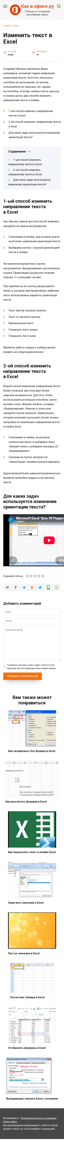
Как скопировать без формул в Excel (31, 750)
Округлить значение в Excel (26, 902)
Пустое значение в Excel (24, 953)
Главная (7, 26)
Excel (16, 26)
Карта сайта (10, 1121)
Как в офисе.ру (37, 6)
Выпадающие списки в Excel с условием (32, 1098)
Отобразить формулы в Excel (27, 1047)
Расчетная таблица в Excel (27, 997)
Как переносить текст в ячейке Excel (32, 852)
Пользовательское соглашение (38, 1118)
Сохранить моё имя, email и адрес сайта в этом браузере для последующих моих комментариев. (31, 666)
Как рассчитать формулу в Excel (26, 801)
